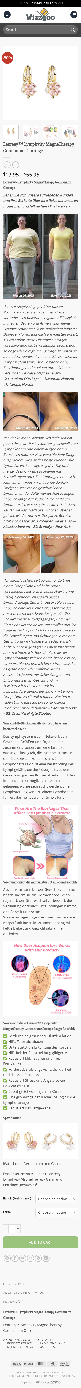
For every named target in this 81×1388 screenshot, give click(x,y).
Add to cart (40, 1242)
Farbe (7, 1211)
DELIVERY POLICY (20, 1347)
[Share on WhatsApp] (7, 1258)
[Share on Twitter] (22, 1258)
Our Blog (68, 1376)
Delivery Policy (46, 1376)
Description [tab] (13, 1284)
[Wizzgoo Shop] (41, 14)
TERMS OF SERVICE (53, 1343)
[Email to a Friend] (30, 1258)
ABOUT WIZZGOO (16, 1339)
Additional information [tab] (23, 1292)
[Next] (71, 82)
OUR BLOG (48, 1347)
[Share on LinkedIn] (46, 1258)
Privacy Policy (53, 1372)
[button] (7, 14)
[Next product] (7, 164)
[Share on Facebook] (15, 1258)
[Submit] (72, 30)
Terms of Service (19, 1376)
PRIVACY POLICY (19, 1343)
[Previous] (10, 82)
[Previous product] (15, 164)
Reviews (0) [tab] (12, 1301)
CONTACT (43, 1339)
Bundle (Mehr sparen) (17, 1198)
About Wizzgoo (28, 1372)
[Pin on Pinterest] (38, 1258)
